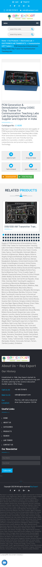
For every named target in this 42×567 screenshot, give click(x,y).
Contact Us (8, 445)
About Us (7, 422)
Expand (36, 61)
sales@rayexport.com (30, 10)
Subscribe (7, 470)
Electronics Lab (26, 41)
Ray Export (34, 486)
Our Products (13, 41)
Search (6, 436)
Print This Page (27, 177)
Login (16, 2)
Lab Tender (7, 440)
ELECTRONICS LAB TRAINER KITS (14, 43)
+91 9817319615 (12, 10)
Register (26, 2)
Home (4, 41)
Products (7, 431)
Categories (8, 427)
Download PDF (11, 177)
